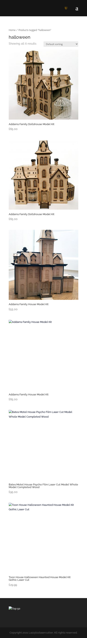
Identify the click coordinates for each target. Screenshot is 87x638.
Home (12, 30)
